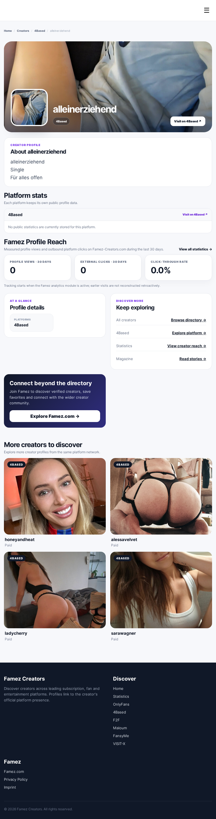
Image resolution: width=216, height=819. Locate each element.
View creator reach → (186, 346)
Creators (23, 30)
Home (8, 30)
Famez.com (14, 771)
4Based (39, 30)
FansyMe (121, 735)
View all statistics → (195, 249)
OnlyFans (121, 704)
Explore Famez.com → (55, 416)
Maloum (120, 728)
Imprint (10, 787)
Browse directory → (188, 320)
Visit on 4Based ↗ (188, 121)
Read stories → (192, 358)
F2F (116, 720)
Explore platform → (189, 333)
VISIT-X (119, 743)
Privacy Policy (16, 779)
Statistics (121, 696)
